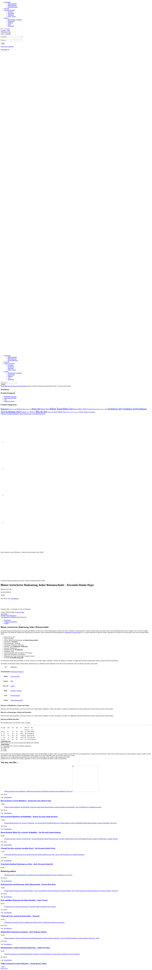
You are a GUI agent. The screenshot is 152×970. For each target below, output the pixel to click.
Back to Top (4, 968)
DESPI (84, 409)
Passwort (3, 40)
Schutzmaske (50, 412)
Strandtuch (11, 15)
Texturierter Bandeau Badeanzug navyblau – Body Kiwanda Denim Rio (27, 864)
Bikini (24, 409)
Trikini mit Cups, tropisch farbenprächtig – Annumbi (20, 916)
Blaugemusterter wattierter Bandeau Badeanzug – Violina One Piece (25, 948)
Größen (3, 612)
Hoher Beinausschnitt (17, 700)
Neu (5, 399)
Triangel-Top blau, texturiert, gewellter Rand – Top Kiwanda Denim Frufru (28, 848)
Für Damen (7, 2)
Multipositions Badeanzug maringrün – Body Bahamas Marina (24, 932)
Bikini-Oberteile (12, 3)
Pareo (28, 412)
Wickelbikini (91, 412)
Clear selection (20, 612)
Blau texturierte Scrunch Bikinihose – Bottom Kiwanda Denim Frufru (26, 801)
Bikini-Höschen (12, 5)
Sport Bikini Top (60, 412)
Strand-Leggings (70, 412)
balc (15, 409)
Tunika (85, 412)
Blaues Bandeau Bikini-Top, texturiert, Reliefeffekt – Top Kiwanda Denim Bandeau (31, 832)
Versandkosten (15, 598)
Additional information (10, 622)
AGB (9, 24)
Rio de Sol (41, 411)
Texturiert (19, 690)
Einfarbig (13, 690)
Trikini (81, 412)
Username (3, 37)
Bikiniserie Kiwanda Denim (73, 632)
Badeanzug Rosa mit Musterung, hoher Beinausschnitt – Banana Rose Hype (28, 884)
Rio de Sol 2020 (15, 676)
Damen (13, 686)
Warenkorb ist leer (6, 32)
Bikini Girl (28, 409)
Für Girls (6, 8)
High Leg (103, 409)
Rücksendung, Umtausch (15, 19)
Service (6, 18)
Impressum (11, 26)
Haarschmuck (96, 409)
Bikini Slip (36, 409)
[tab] (77, 620)
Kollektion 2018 (130, 409)
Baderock (11, 409)
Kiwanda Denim (15, 695)
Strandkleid (11, 13)
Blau (12, 681)
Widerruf (10, 23)
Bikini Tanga (56, 408)
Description (7, 620)
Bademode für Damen (11, 386)
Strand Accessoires (9, 10)
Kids (106, 409)
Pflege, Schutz (12, 16)
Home (2, 386)
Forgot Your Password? (7, 46)
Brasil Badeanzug (13, 7)
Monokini (23, 412)
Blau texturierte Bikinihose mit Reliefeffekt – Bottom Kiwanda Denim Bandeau (29, 817)
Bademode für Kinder (10, 398)
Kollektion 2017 (115, 409)
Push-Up (33, 412)
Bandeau (19, 409)
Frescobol (10, 11)
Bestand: (3, 589)
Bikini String (45, 409)
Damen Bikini (77, 409)
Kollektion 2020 (13, 411)
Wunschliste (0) (5, 49)
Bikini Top (68, 408)
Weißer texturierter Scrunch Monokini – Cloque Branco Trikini (23, 963)
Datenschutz (11, 21)
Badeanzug (5, 409)
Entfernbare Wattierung (17, 671)
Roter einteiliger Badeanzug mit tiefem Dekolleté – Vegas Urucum (24, 900)
